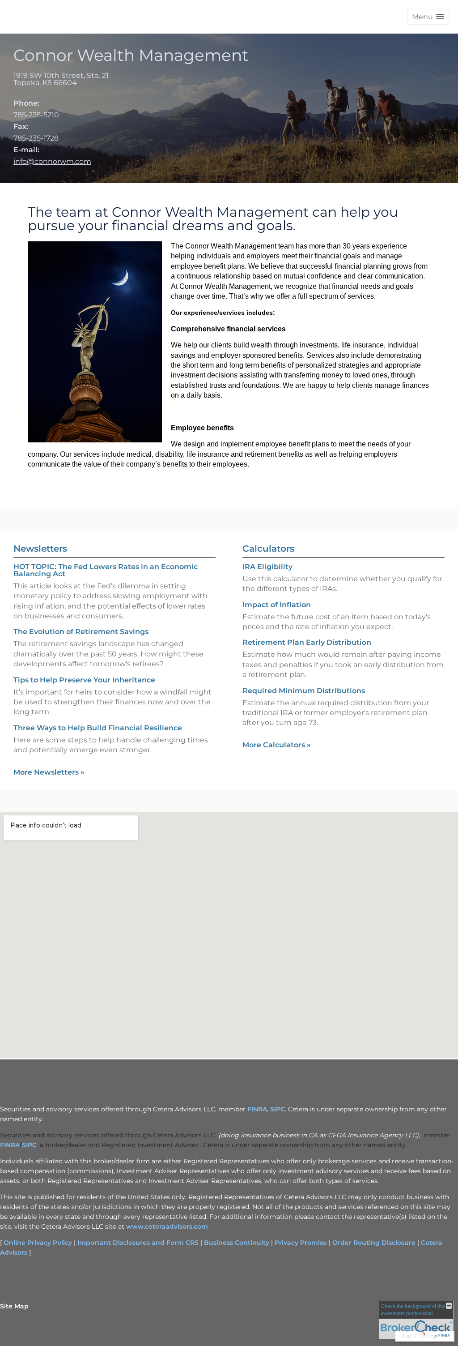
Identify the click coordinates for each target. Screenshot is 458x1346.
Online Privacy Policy (38, 1243)
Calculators (268, 548)
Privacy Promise (301, 1243)
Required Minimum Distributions (303, 690)
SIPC (277, 1109)
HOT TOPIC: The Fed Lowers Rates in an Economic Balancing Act (105, 570)
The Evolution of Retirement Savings (80, 631)
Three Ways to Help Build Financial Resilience (97, 728)
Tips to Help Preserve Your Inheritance (84, 680)
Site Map (14, 1306)
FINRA (257, 1109)
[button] (428, 17)
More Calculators (276, 745)
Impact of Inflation (276, 604)
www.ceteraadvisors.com (167, 1226)
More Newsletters (49, 772)
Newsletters (40, 548)
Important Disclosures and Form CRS (138, 1243)
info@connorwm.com (52, 161)
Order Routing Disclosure (374, 1243)
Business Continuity (236, 1243)
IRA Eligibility (267, 566)
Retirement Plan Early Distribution (306, 642)
